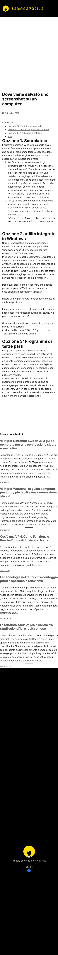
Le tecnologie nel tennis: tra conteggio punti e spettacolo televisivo (29, 579)
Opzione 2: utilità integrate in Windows (28, 129)
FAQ (10, 136)
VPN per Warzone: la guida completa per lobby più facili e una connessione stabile (28, 492)
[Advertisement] (29, 46)
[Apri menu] (55, 8)
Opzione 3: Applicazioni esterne (25, 133)
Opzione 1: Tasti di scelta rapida (25, 126)
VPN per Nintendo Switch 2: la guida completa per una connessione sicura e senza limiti (28, 444)
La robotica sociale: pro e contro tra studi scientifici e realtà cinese (26, 627)
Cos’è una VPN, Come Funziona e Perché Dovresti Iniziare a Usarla (24, 538)
